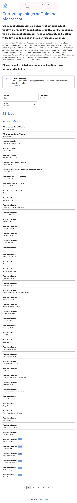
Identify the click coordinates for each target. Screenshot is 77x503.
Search (6, 95)
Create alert (16, 85)
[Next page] (52, 488)
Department (44, 95)
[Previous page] (24, 488)
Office (6, 103)
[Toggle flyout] (71, 97)
